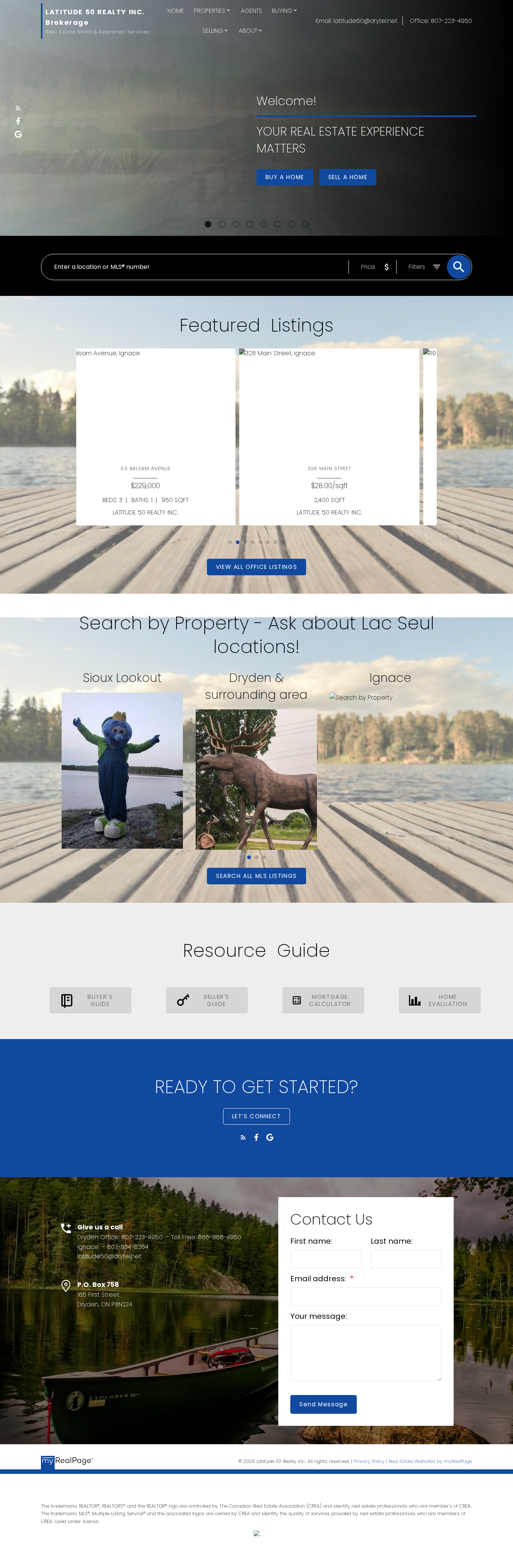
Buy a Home (285, 177)
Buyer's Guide (100, 1000)
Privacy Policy (369, 1461)
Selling (212, 30)
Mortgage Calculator (330, 1000)
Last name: (392, 1241)
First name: (311, 1241)
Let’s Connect (256, 1116)
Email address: (319, 1278)
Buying (282, 10)
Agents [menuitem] (251, 10)
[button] (18, 108)
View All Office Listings (256, 566)
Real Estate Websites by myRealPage (430, 1461)
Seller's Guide (216, 1000)
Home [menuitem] (175, 10)
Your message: (318, 1316)
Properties (209, 10)
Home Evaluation (448, 1000)
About (248, 30)
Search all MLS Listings (256, 875)
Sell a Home (348, 177)
